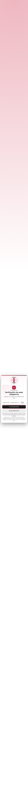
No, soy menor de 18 (14, 410)
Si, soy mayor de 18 (14, 406)
